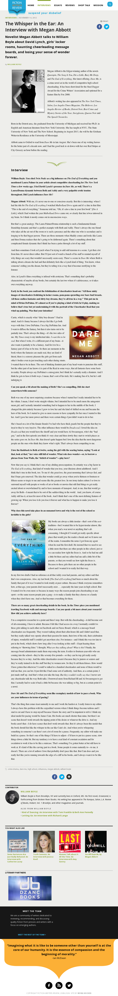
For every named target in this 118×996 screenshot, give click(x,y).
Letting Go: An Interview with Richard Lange (45, 815)
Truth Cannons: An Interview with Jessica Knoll (43, 856)
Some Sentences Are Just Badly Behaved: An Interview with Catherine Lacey (17, 858)
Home (31, 5)
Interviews (44, 5)
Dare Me (23, 769)
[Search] (110, 4)
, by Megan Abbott (93, 855)
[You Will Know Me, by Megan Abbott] (96, 841)
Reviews (70, 5)
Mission (98, 5)
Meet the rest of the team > (32, 934)
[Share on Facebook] (99, 26)
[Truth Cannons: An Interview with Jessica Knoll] (44, 841)
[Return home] (17, 8)
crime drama (13, 769)
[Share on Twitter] (106, 26)
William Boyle (14, 64)
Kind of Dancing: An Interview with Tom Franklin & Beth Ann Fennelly (57, 812)
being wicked (85, 993)
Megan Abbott (53, 769)
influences (42, 769)
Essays (58, 5)
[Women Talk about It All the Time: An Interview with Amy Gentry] (70, 841)
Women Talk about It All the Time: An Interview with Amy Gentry (68, 858)
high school (32, 769)
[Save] (69, 777)
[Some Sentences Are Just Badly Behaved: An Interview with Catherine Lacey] (18, 841)
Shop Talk (84, 5)
